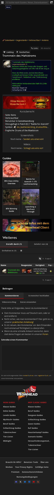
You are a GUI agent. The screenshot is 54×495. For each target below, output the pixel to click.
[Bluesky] (25, 482)
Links (36, 48)
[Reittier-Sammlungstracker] (27, 225)
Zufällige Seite (41, 467)
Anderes (45, 40)
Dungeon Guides (35, 415)
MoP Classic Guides (37, 402)
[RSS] (38, 482)
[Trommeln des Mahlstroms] (4, 271)
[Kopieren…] (40, 258)
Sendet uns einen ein (33, 139)
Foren (45, 334)
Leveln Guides (9, 415)
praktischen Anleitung (22, 322)
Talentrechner (9, 432)
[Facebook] (29, 482)
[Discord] (16, 482)
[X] (20, 482)
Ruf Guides (33, 428)
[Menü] (2, 2)
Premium (15, 472)
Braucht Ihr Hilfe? (13, 462)
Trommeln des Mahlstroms (14, 271)
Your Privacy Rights (24, 467)
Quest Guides (34, 424)
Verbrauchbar (34, 40)
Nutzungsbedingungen (27, 477)
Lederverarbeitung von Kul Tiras (40, 270)
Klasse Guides (9, 406)
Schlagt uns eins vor (33, 148)
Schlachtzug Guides (12, 428)
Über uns (44, 462)
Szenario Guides (35, 436)
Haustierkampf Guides (38, 432)
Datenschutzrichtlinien (32, 472)
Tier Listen (8, 436)
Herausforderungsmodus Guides (40, 441)
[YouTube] (34, 482)
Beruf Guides (9, 424)
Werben (9, 467)
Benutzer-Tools (31, 462)
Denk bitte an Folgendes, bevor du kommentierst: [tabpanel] (27, 343)
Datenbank (9, 40)
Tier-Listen (33, 449)
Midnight (7, 441)
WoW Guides (9, 402)
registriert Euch (43, 375)
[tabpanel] (27, 269)
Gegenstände (21, 40)
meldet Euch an (28, 375)
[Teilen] (51, 2)
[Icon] (7, 64)
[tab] (14, 244)
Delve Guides (9, 411)
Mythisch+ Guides (11, 419)
